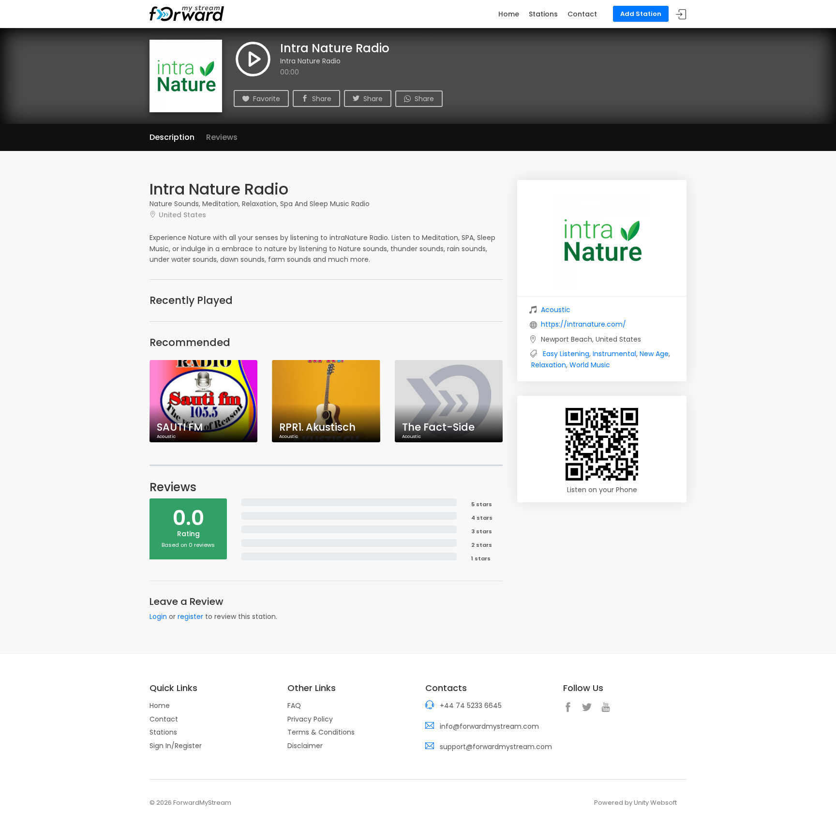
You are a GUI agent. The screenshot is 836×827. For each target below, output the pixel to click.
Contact (582, 14)
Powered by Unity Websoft (635, 802)
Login (158, 616)
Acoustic (555, 310)
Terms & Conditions (321, 732)
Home (508, 14)
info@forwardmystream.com (489, 726)
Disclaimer (305, 746)
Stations (543, 14)
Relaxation (548, 365)
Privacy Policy (310, 719)
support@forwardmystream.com (496, 747)
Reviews (222, 137)
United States (182, 214)
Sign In (681, 14)
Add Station (640, 13)
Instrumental (614, 354)
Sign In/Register (175, 746)
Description (171, 137)
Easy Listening (566, 354)
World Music (589, 365)
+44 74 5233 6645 (471, 705)
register (190, 616)
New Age (654, 354)
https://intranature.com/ (583, 324)
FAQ (294, 705)
